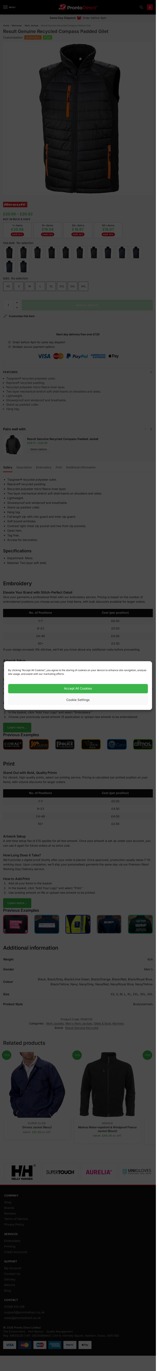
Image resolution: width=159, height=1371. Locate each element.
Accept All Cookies (78, 689)
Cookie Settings (78, 700)
